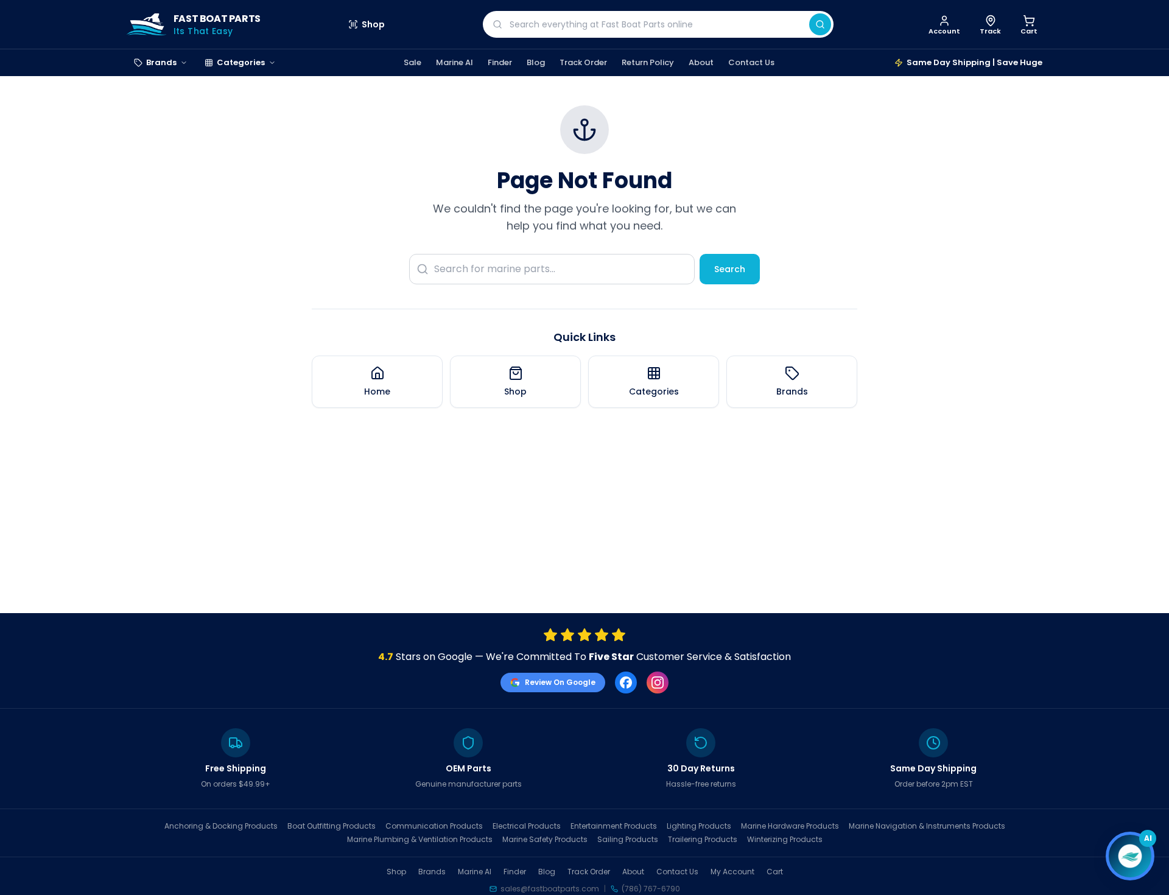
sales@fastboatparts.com (549, 889)
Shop (373, 24)
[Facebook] (626, 682)
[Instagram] (658, 682)
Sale (412, 62)
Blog (536, 62)
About (701, 62)
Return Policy (648, 62)
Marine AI (454, 62)
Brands (161, 62)
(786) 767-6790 (651, 889)
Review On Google (560, 682)
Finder (500, 62)
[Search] (820, 24)
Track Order (583, 62)
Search (729, 269)
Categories (241, 62)
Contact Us (751, 62)
